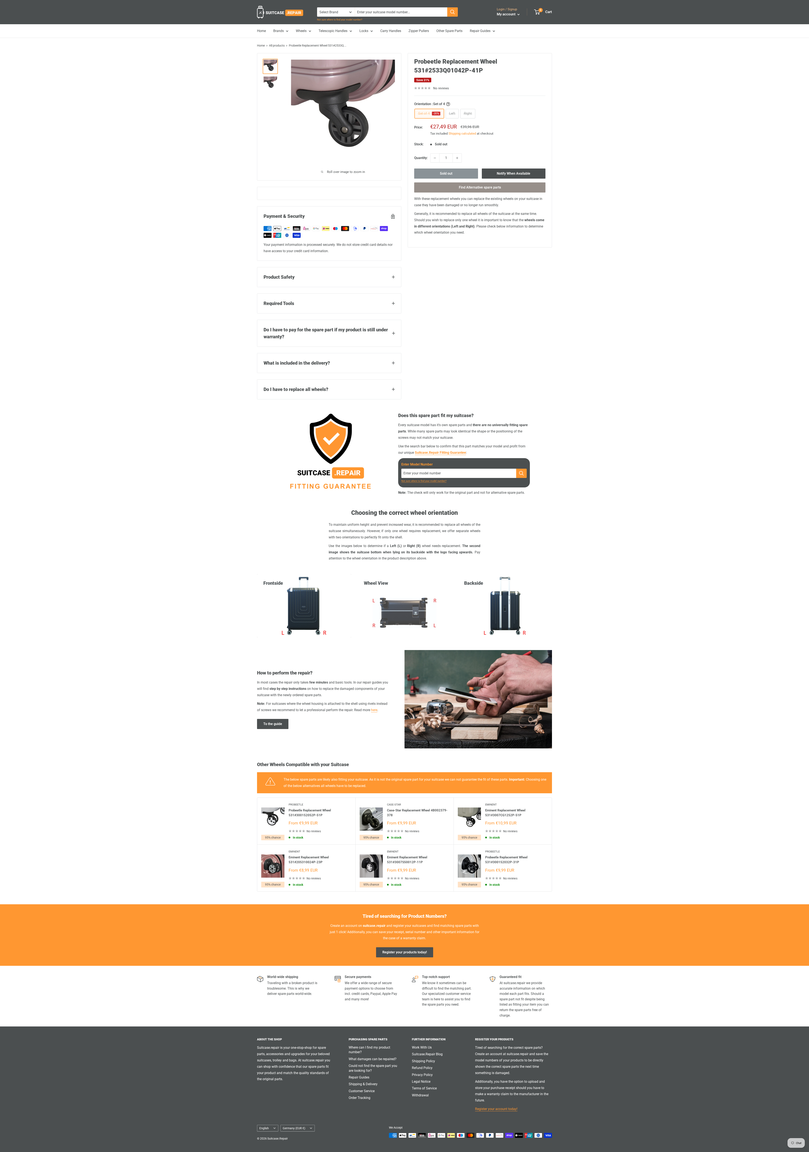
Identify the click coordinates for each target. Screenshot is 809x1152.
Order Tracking (359, 1098)
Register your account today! (496, 1109)
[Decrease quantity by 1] (434, 158)
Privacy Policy (422, 1075)
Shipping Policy (423, 1061)
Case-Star (394, 804)
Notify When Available (513, 173)
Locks (363, 31)
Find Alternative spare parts (480, 187)
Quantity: (421, 158)
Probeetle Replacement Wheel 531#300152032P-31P (506, 859)
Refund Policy (422, 1068)
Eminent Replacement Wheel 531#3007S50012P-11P (407, 859)
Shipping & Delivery (363, 1084)
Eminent (491, 804)
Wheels (301, 31)
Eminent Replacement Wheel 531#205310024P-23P (309, 859)
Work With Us (422, 1047)
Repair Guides (480, 31)
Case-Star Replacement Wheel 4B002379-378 (417, 812)
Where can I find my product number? (369, 1049)
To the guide (272, 724)
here (374, 710)
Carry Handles (390, 31)
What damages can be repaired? (372, 1059)
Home (261, 31)
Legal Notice (421, 1082)
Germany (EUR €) (294, 1128)
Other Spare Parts (449, 31)
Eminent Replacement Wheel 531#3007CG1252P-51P (505, 812)
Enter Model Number (417, 464)
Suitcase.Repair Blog (427, 1054)
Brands (278, 31)
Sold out (446, 173)
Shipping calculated (462, 133)
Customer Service (362, 1091)
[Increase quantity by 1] (457, 158)
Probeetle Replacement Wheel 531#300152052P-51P (310, 812)
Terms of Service (424, 1088)
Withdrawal (420, 1095)
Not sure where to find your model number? (339, 19)
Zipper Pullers (419, 31)
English (264, 1128)
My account (506, 14)
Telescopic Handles (333, 31)
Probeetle (296, 804)
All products (277, 45)
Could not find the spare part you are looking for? (373, 1068)
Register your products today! (404, 952)
